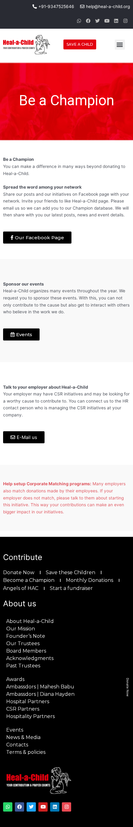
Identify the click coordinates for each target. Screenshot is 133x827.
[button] (120, 45)
